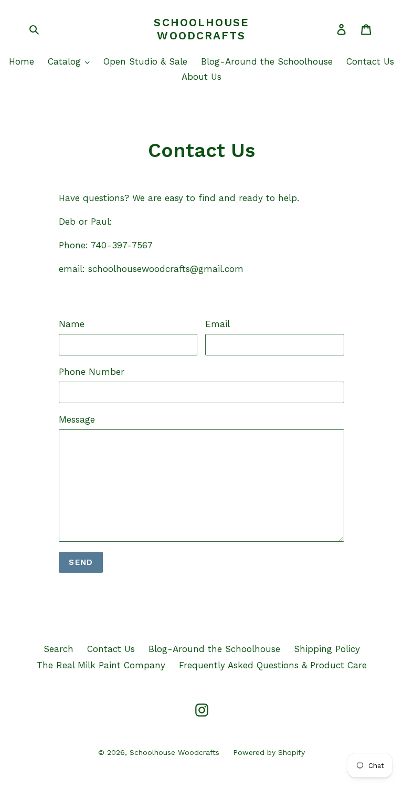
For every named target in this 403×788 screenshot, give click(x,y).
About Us (201, 76)
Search (58, 649)
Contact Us (370, 61)
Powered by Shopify (269, 752)
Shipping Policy (327, 649)
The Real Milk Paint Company (101, 665)
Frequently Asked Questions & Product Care (273, 665)
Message (77, 419)
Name (71, 324)
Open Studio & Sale (145, 61)
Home (21, 61)
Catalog (66, 61)
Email (217, 324)
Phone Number (91, 371)
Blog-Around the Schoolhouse (267, 61)
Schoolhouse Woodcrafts (201, 29)
